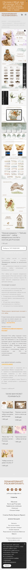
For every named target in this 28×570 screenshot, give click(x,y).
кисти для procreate (14, 21)
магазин (4, 21)
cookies (16, 558)
